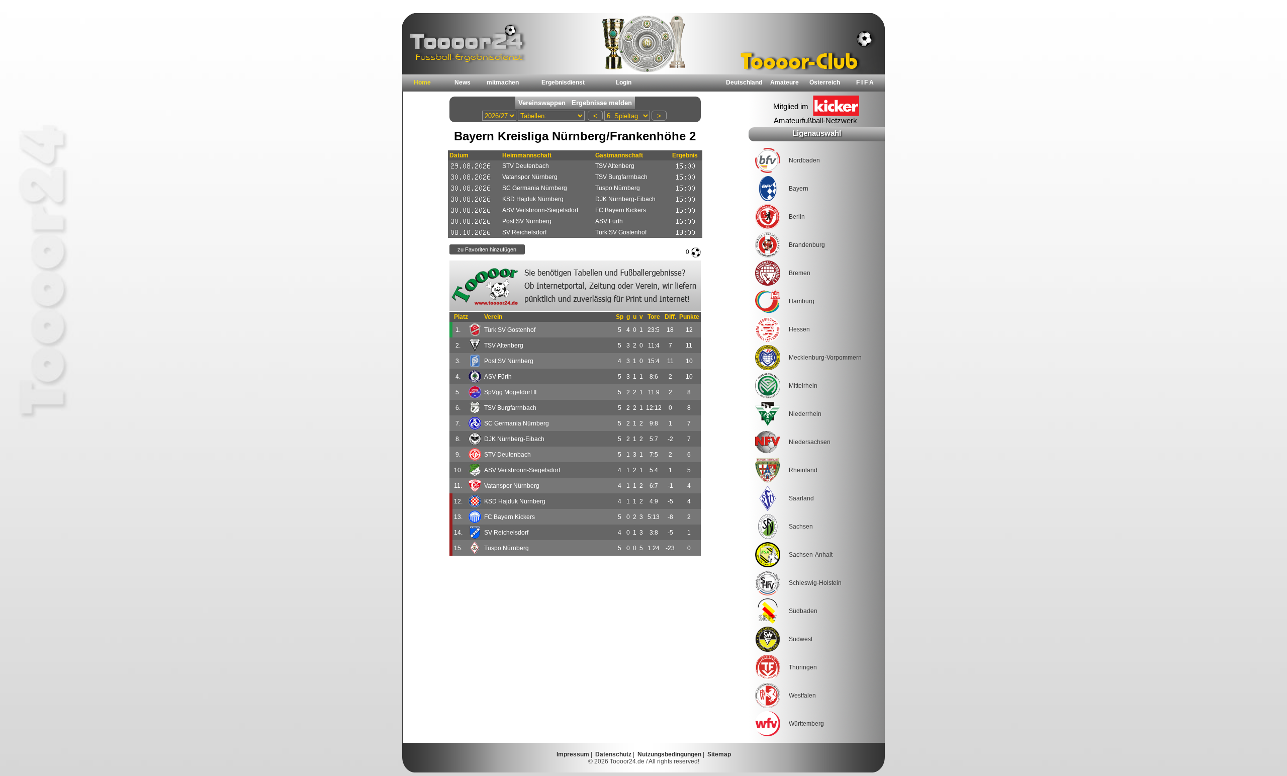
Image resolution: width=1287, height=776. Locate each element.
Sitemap (719, 754)
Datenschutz (613, 754)
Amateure (784, 82)
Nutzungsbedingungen (669, 754)
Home (422, 82)
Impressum (573, 754)
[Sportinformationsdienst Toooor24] (575, 286)
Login (623, 82)
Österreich (824, 82)
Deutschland (744, 82)
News (462, 82)
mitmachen (503, 82)
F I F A (865, 82)
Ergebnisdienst (563, 82)
